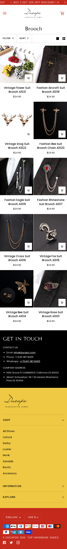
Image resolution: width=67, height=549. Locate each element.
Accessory (10, 473)
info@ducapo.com (25, 352)
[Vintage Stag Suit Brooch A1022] (16, 120)
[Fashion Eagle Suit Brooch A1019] (16, 176)
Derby (7, 443)
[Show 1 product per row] (57, 38)
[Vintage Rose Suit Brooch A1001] (50, 288)
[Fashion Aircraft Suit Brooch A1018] (50, 64)
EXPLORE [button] (9, 497)
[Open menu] (8, 13)
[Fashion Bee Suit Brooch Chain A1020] (50, 120)
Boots (7, 467)
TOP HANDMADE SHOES (43, 537)
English (12, 517)
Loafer (7, 449)
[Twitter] (11, 542)
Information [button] (12, 486)
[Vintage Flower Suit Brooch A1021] (16, 64)
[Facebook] (4, 542)
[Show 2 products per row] (64, 38)
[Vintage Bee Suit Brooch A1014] (16, 288)
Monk (6, 455)
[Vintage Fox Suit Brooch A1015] (50, 232)
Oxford (7, 437)
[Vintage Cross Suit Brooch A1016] (16, 232)
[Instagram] (18, 542)
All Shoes (9, 431)
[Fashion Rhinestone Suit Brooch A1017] (50, 176)
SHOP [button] (6, 420)
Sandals (8, 461)
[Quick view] (28, 78)
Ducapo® (12, 537)
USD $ (32, 517)
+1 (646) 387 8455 (30, 361)
